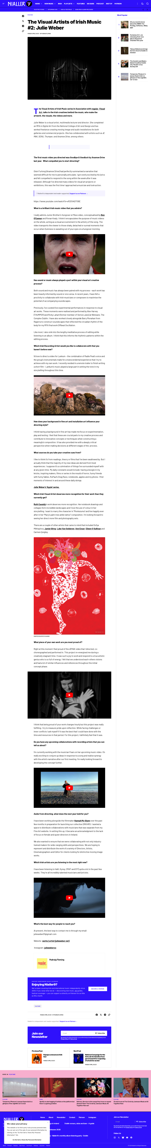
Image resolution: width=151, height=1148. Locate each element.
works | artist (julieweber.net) (55, 941)
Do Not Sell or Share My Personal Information (27, 1140)
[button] (3, 3)
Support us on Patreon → (79, 193)
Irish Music (29, 1145)
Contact (72, 1117)
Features (36, 1145)
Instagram (92, 1117)
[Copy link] (23, 31)
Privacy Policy (64, 1039)
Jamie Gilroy (50, 528)
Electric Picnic (39, 9)
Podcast (9, 1145)
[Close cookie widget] (47, 1122)
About (51, 1117)
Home (42, 1117)
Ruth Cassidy (40, 504)
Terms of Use (73, 1039)
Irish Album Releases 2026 (50, 1130)
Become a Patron (97, 989)
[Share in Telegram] (23, 26)
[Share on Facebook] (23, 16)
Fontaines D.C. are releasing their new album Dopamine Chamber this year (137, 37)
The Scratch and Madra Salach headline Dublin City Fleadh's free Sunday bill (138, 64)
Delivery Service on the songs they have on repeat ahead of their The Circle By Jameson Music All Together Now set (94, 1103)
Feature (30, 15)
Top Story (36, 1015)
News (41, 1099)
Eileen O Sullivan (93, 528)
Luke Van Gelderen (65, 528)
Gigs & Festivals (66, 9)
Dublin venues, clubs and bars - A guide (79, 1123)
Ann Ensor (80, 528)
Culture (37, 1006)
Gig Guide (42, 1145)
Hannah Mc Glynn (82, 820)
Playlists (15, 1145)
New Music (22, 1145)
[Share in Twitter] (23, 21)
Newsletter (61, 1117)
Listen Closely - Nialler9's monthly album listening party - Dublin (64, 1136)
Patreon (82, 1117)
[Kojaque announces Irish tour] (48, 1058)
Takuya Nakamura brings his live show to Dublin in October (139, 51)
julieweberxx (50, 947)
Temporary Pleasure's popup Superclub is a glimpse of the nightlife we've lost (138, 76)
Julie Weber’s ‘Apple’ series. (46, 487)
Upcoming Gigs (52, 9)
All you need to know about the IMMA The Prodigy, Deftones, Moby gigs (139, 24)
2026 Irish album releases (84, 9)
